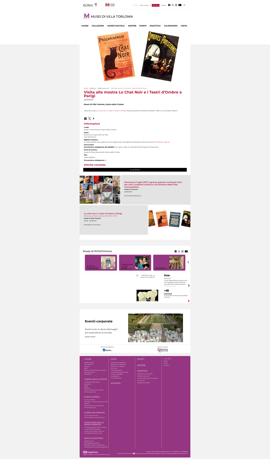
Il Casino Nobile (89, 400)
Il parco (86, 366)
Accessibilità (115, 376)
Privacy (137, 453)
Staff (85, 368)
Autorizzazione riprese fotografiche (96, 447)
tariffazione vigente (162, 142)
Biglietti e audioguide (118, 364)
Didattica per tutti (103, 88)
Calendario (171, 26)
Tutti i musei (144, 5)
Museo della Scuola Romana (94, 405)
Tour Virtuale (159, 268)
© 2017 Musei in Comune (124, 453)
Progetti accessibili (143, 383)
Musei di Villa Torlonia (112, 17)
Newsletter (88, 374)
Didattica (155, 26)
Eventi (143, 26)
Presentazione (89, 362)
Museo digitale (116, 26)
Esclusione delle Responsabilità (150, 453)
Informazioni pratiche (118, 362)
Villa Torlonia (88, 364)
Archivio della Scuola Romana (94, 417)
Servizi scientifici (93, 438)
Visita (184, 26)
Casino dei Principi (94, 413)
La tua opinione (116, 378)
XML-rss (185, 453)
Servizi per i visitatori (118, 366)
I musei (84, 26)
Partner (166, 365)
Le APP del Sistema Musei (92, 267)
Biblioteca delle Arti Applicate (94, 445)
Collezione (87, 384)
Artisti (86, 386)
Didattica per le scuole (145, 374)
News (166, 361)
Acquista (156, 5)
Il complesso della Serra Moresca (95, 427)
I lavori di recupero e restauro (94, 431)
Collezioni (98, 26)
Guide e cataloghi (117, 374)
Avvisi (166, 363)
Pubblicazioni (89, 441)
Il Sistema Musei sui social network (127, 266)
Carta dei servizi (89, 372)
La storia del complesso (92, 429)
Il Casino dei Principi (91, 415)
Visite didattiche (116, 370)
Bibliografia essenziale (92, 443)
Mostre (132, 26)
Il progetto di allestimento (93, 433)
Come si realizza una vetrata (93, 390)
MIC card (114, 368)
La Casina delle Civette (92, 382)
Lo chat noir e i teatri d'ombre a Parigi (111, 111)
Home (86, 88)
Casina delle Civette (95, 379)
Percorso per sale (90, 392)
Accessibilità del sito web (174, 453)
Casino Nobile (92, 397)
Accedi (163, 5)
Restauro (87, 388)
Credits (163, 453)
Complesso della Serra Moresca (94, 423)
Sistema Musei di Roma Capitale (95, 370)
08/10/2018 (175, 282)
